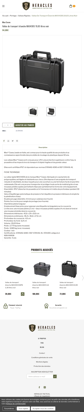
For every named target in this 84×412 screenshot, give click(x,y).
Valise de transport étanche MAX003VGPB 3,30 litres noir (14, 285)
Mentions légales (42, 362)
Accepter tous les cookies (43, 408)
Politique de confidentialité (16, 404)
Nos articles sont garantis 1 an (58, 308)
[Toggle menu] (5, 6)
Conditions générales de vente (41, 357)
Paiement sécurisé (15, 305)
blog (42, 347)
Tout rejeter (23, 408)
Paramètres (9, 408)
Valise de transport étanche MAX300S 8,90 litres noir (69, 285)
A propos (42, 338)
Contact (42, 353)
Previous (1, 277)
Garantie (58, 305)
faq (42, 343)
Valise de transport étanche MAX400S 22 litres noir (40, 285)
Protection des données (42, 366)
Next (83, 277)
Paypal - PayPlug (15, 308)
